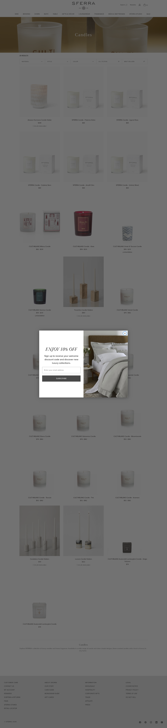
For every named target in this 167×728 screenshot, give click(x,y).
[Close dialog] (125, 333)
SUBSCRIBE (61, 378)
